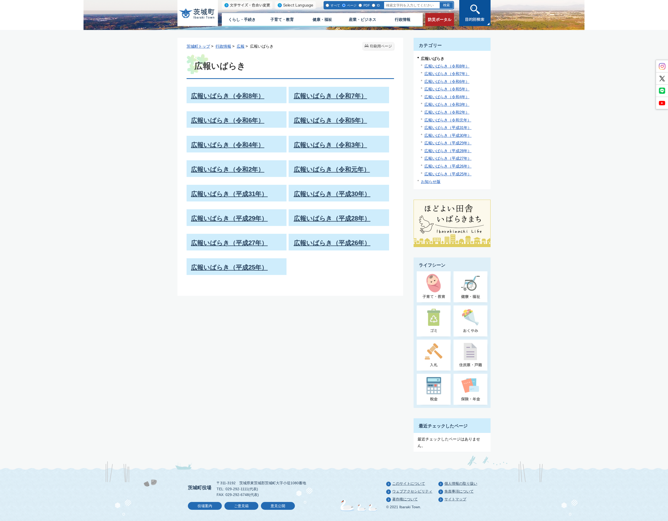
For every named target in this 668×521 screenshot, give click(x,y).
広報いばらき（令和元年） (447, 120)
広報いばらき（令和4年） (446, 97)
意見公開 (278, 506)
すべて (335, 5)
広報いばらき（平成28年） (448, 151)
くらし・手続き (242, 19)
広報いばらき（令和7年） (446, 73)
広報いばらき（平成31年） (448, 127)
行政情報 (402, 19)
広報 (240, 46)
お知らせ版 (430, 181)
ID (378, 5)
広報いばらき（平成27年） (448, 158)
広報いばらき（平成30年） (448, 135)
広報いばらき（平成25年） (448, 174)
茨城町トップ (198, 46)
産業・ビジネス (362, 19)
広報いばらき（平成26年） (448, 166)
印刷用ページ (381, 46)
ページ (351, 5)
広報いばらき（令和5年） (446, 89)
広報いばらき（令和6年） (446, 81)
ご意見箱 (241, 506)
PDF (366, 5)
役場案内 (205, 506)
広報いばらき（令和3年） (446, 104)
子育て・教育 (282, 19)
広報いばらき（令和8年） (446, 66)
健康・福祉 (322, 19)
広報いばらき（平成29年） (448, 143)
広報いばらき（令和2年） (446, 112)
